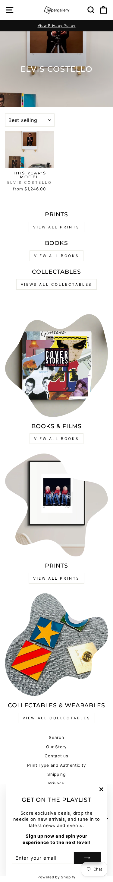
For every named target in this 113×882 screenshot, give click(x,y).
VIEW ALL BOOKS (56, 255)
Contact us (56, 755)
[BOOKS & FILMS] (56, 365)
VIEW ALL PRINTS (56, 227)
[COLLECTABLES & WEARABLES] (56, 644)
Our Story (56, 746)
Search (56, 737)
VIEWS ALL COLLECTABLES (56, 284)
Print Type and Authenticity (56, 765)
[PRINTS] (56, 505)
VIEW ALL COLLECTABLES (57, 718)
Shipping (56, 774)
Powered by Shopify (56, 877)
